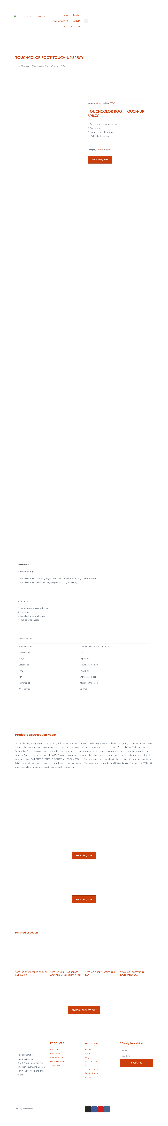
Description (23, 564)
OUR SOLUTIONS (60, 21)
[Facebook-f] (94, 1109)
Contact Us (76, 26)
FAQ (64, 26)
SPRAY (112, 103)
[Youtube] (101, 1109)
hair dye (25, 66)
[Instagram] (88, 1109)
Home (65, 15)
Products (77, 15)
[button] (100, 160)
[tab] (23, 564)
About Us (77, 21)
